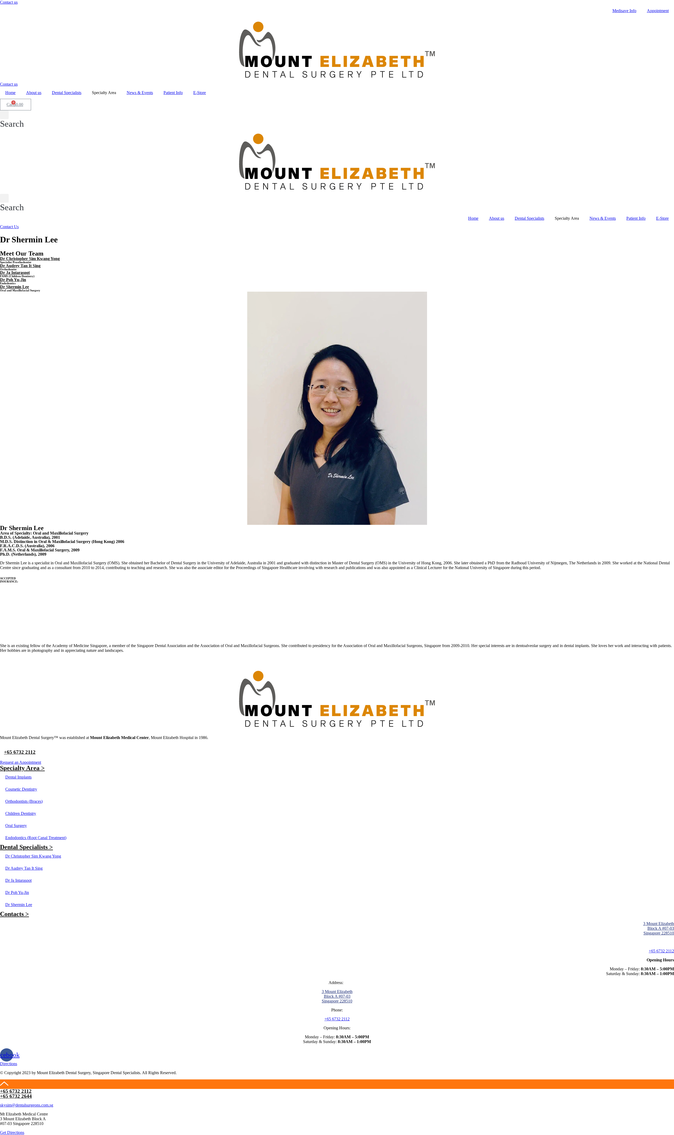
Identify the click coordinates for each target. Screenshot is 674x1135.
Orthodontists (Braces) (24, 801)
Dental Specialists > (26, 847)
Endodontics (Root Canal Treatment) (35, 837)
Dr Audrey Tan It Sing (20, 265)
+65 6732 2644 (16, 1096)
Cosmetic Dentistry (21, 789)
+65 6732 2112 (20, 752)
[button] (9, 2)
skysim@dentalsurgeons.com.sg (26, 1105)
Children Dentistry (20, 813)
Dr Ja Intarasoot (15, 272)
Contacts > (14, 914)
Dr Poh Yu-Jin (13, 279)
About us (33, 92)
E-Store (199, 92)
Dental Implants (18, 777)
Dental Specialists (66, 92)
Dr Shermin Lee (14, 287)
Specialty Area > (22, 768)
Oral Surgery (16, 825)
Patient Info (173, 92)
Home (10, 92)
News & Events (140, 92)
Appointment (658, 10)
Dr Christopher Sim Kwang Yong (30, 258)
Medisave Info (624, 10)
